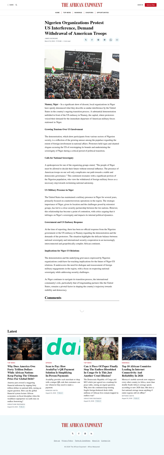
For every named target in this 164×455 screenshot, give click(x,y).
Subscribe (151, 5)
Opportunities (103, 12)
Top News (67, 12)
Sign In (140, 5)
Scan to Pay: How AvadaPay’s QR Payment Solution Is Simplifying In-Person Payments (60, 370)
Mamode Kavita (52, 390)
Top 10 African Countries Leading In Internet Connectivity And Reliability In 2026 (136, 370)
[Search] (16, 5)
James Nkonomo (51, 38)
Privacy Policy (67, 441)
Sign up (57, 441)
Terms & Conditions (82, 441)
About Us (96, 441)
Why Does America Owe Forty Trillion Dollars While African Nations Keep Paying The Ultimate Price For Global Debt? (22, 372)
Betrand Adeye (128, 396)
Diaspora (89, 12)
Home (57, 12)
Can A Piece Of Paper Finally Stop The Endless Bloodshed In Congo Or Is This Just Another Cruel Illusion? (101, 370)
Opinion (49, 363)
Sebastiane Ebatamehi (16, 404)
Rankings (78, 12)
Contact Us (105, 441)
